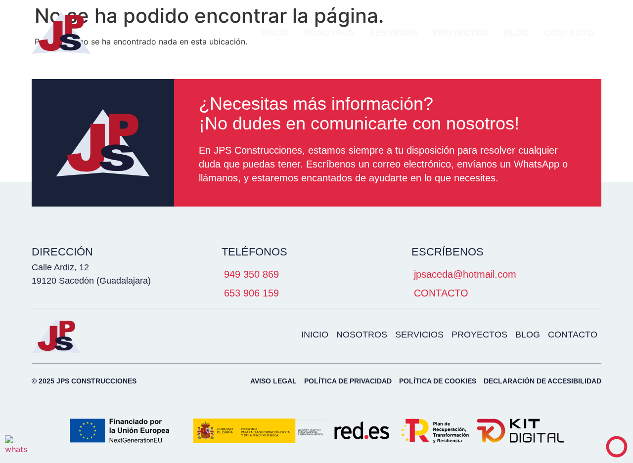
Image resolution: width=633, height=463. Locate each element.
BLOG (516, 33)
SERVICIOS (393, 33)
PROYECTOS (461, 33)
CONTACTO (569, 33)
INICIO (275, 33)
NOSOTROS (329, 33)
